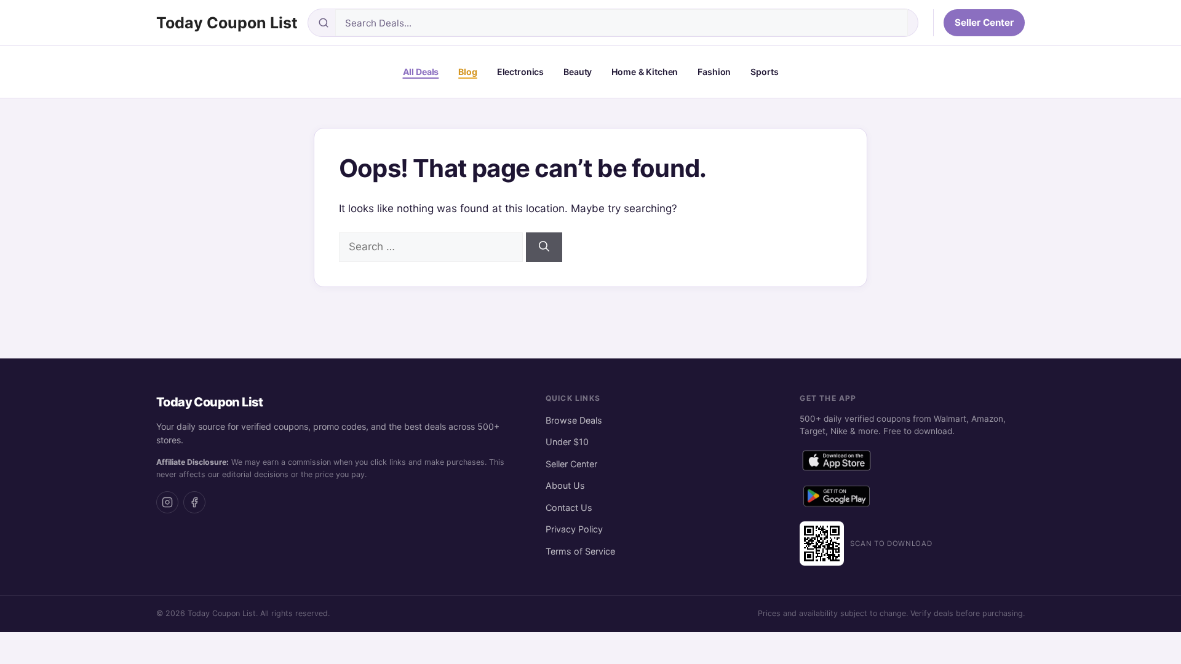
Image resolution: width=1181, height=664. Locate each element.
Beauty (577, 71)
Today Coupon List (227, 23)
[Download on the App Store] (836, 463)
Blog (467, 71)
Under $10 (567, 442)
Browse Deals (574, 420)
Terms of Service (580, 551)
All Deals (421, 71)
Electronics (520, 71)
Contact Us (569, 507)
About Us (565, 485)
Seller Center (984, 22)
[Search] (544, 247)
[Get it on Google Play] (836, 498)
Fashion (714, 71)
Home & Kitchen (644, 71)
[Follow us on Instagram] (167, 502)
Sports (764, 71)
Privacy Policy (574, 529)
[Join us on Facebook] (194, 502)
